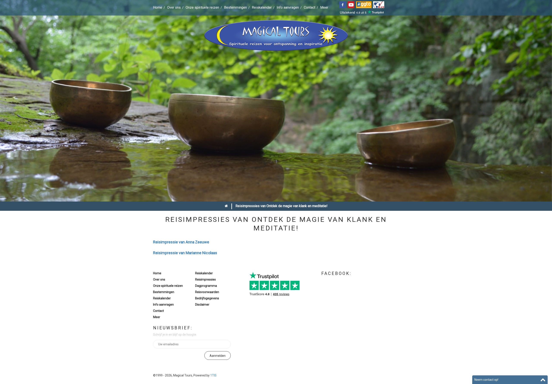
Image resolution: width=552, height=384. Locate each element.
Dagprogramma (206, 285)
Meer (324, 7)
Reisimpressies (205, 279)
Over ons (174, 7)
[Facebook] (343, 4)
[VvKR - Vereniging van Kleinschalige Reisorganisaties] (379, 4)
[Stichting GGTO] (364, 4)
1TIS (213, 375)
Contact (309, 7)
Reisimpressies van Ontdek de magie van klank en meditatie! (281, 206)
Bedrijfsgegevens (207, 298)
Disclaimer (202, 304)
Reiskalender (262, 7)
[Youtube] (352, 4)
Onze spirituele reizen (202, 7)
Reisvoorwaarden (207, 292)
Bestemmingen (235, 7)
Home (157, 7)
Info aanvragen (288, 7)
